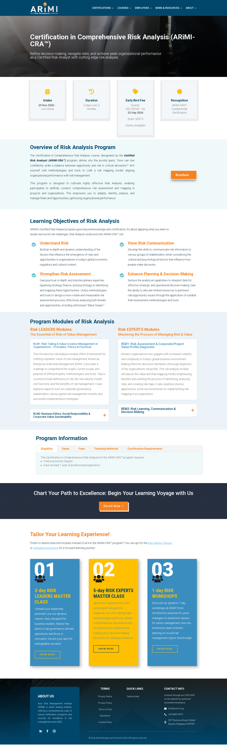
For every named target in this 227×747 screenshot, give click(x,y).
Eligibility (47, 448)
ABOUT (190, 7)
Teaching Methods (106, 448)
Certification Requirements (145, 448)
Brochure (182, 175)
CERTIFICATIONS (101, 7)
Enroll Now (112, 506)
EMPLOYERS (142, 7)
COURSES (122, 7)
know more (165, 649)
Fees (82, 448)
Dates (65, 448)
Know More (47, 654)
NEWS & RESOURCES (167, 7)
